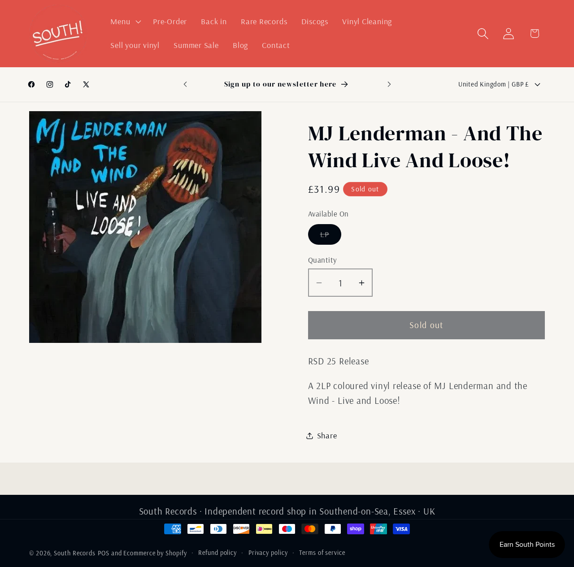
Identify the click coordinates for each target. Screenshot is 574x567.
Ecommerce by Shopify (155, 553)
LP (331, 237)
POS (103, 553)
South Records (75, 553)
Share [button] (327, 435)
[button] (125, 21)
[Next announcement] (389, 84)
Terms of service (322, 553)
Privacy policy (268, 553)
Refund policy (217, 553)
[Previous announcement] (185, 84)
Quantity (322, 259)
